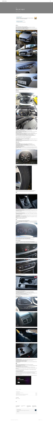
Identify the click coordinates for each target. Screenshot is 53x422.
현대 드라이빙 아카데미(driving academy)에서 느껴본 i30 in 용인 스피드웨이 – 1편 (22, 394)
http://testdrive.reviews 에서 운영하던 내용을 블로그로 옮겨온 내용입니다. (23, 410)
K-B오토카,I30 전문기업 (18, 17)
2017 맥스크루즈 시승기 (17, 393)
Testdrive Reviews (19, 409)
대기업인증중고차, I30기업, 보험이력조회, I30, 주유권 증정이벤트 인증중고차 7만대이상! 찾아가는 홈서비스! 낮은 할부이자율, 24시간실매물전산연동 (24, 18)
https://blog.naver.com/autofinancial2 (20, 20)
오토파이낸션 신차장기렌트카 (19, 21)
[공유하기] (17, 389)
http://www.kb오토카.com (18, 16)
